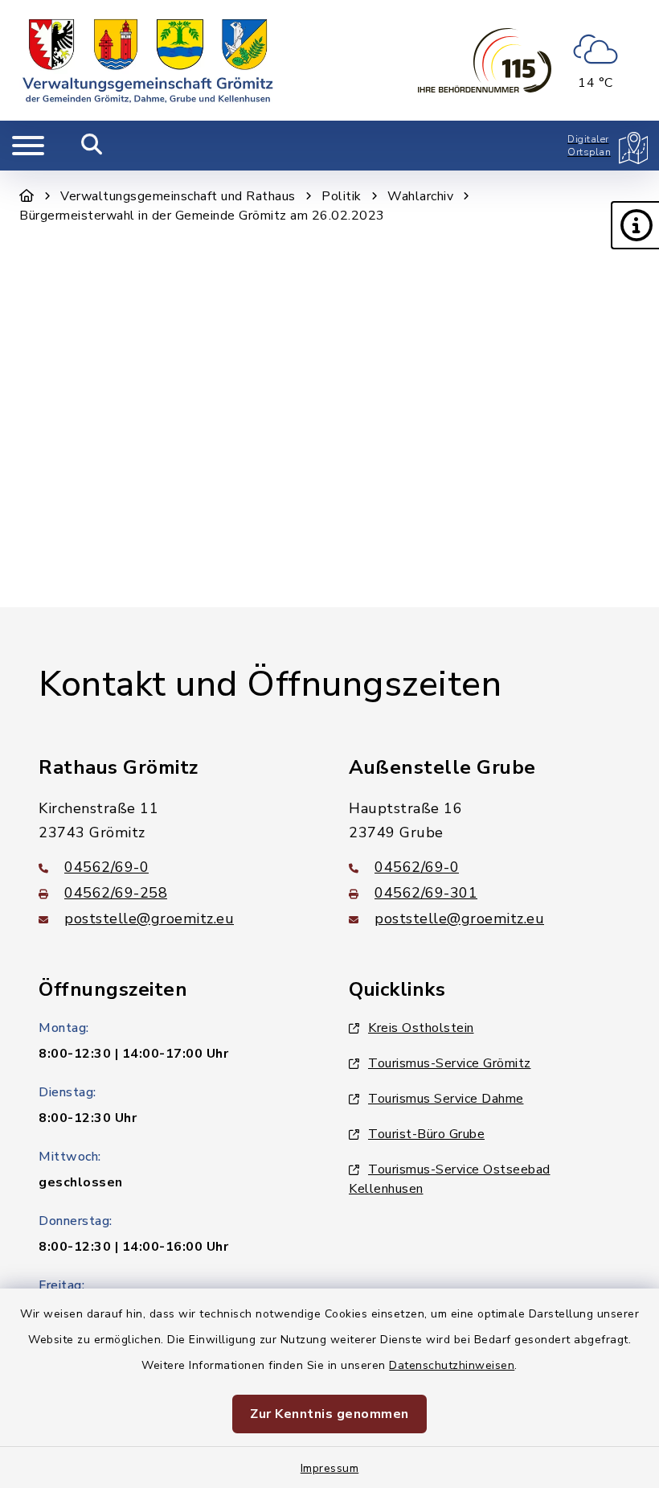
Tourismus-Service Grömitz (449, 1063)
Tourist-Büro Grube (426, 1134)
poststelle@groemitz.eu (149, 918)
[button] (635, 225)
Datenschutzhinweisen (451, 1365)
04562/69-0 (106, 867)
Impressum (330, 1468)
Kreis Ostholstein (421, 1028)
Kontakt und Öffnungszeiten (270, 684)
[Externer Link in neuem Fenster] (484, 60)
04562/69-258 (115, 892)
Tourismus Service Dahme (446, 1099)
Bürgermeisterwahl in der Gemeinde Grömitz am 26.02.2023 (202, 215)
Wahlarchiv (420, 196)
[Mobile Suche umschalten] (92, 146)
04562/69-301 (426, 892)
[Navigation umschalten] (28, 145)
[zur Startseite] (147, 60)
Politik (341, 196)
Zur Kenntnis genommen (329, 1414)
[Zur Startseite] (27, 196)
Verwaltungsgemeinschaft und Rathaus (178, 196)
